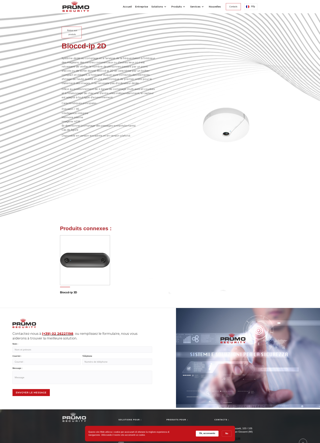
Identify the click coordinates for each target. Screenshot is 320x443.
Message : (17, 368)
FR (252, 6)
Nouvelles (215, 6)
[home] (76, 6)
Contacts (233, 6)
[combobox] (250, 6)
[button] (160, 6)
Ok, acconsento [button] (207, 433)
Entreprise (141, 6)
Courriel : (16, 356)
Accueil (127, 6)
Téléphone (87, 356)
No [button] (226, 433)
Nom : (15, 344)
